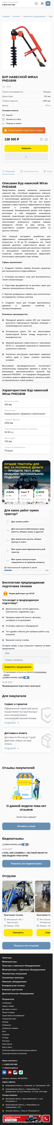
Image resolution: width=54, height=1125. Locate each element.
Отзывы (5, 1038)
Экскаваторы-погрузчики (14, 973)
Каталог (16, 16)
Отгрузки (5, 1035)
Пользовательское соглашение (14, 1054)
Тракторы (7, 958)
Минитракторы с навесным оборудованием (23, 970)
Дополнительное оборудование (18, 993)
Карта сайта (7, 1047)
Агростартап (7, 1044)
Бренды (5, 1022)
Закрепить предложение (17, 667)
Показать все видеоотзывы (26, 863)
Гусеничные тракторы (13, 977)
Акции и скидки (8, 1006)
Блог (4, 1031)
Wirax (47, 105)
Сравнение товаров (10, 1028)
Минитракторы (9, 962)
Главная (6, 16)
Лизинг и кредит (8, 1012)
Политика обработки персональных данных (19, 1050)
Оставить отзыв (26, 826)
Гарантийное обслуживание (13, 1016)
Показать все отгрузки (26, 945)
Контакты (6, 1041)
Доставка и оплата (9, 1009)
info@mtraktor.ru (11, 1068)
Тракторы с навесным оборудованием (21, 966)
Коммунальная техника (13, 985)
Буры (51, 16)
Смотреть (18, 932)
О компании (6, 1003)
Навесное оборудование (34, 16)
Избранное (6, 1025)
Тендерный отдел (9, 1019)
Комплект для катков (12, 989)
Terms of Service (17, 1122)
